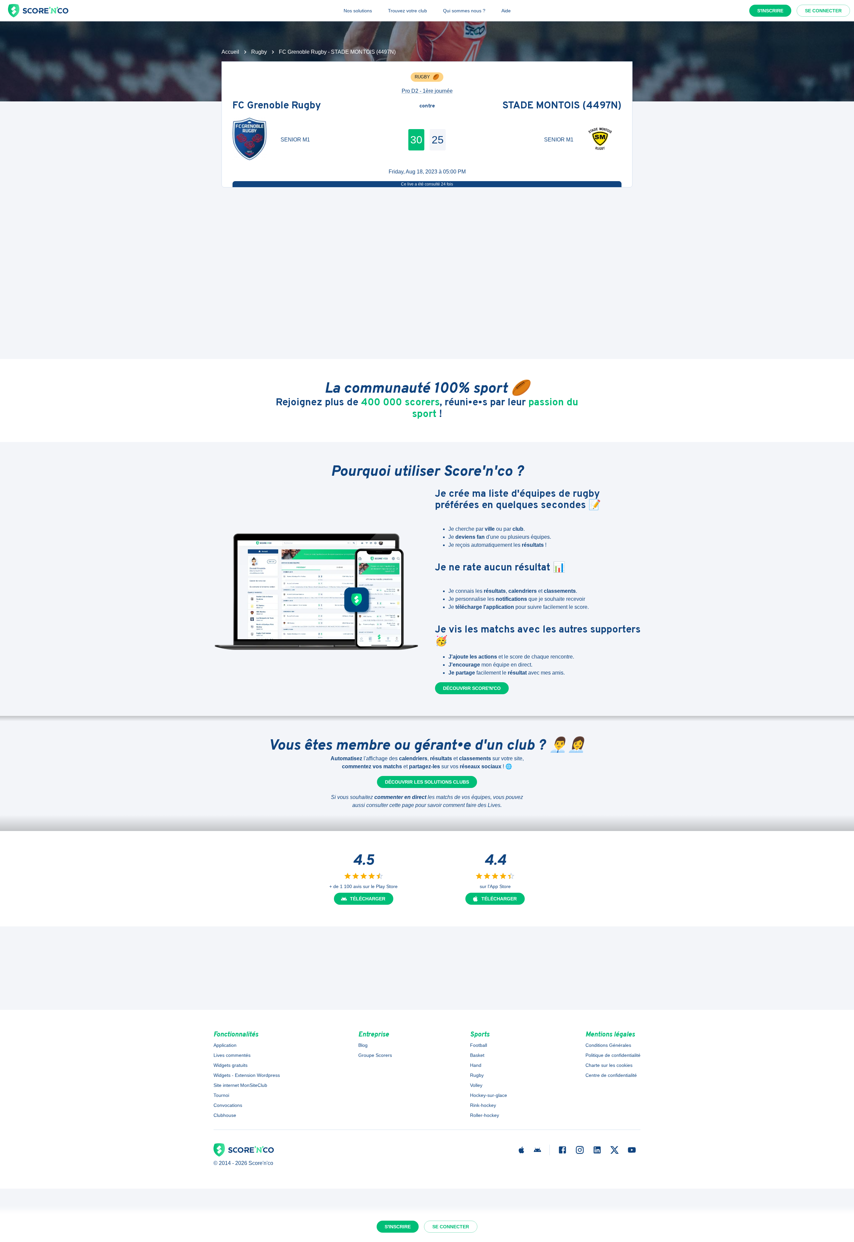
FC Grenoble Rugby (277, 106)
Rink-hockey (483, 1105)
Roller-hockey (484, 1115)
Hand (475, 1065)
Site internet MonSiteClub (240, 1085)
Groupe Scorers (375, 1055)
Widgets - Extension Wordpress (247, 1075)
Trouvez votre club (407, 10)
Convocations (228, 1105)
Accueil (230, 52)
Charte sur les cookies (608, 1065)
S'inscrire (770, 10)
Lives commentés (232, 1055)
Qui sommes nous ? (464, 10)
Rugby (259, 52)
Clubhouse (225, 1115)
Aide (506, 10)
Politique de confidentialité (612, 1055)
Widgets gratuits (231, 1065)
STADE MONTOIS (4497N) (561, 106)
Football (478, 1045)
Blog (363, 1045)
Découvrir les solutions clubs (427, 782)
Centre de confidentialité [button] (611, 1075)
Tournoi (221, 1095)
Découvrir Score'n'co (472, 688)
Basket (477, 1055)
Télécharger (367, 898)
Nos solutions (358, 10)
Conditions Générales (608, 1045)
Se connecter (823, 10)
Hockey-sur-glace (488, 1095)
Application (225, 1045)
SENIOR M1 (295, 139)
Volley (476, 1085)
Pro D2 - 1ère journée (427, 91)
